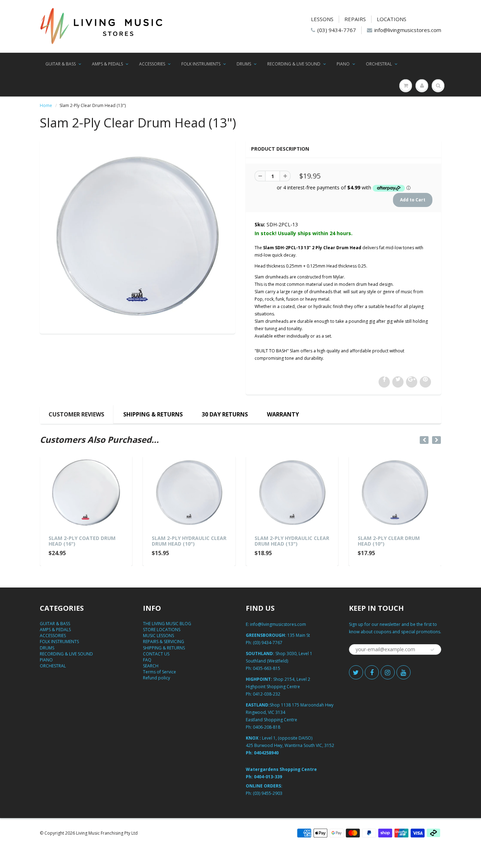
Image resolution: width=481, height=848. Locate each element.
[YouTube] (403, 672)
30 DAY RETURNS (225, 414)
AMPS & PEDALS (107, 64)
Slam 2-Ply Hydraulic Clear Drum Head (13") (292, 541)
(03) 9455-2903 (267, 793)
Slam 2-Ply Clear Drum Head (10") (389, 541)
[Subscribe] (432, 649)
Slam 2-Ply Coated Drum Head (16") (82, 541)
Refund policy (156, 678)
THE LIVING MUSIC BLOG (167, 624)
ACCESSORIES (152, 64)
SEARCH (150, 666)
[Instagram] (388, 672)
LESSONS (322, 19)
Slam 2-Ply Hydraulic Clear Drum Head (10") (189, 541)
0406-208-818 (266, 727)
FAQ (147, 660)
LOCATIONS (391, 19)
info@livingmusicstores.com (407, 29)
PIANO (343, 64)
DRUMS (244, 64)
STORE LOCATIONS (161, 630)
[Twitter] (356, 672)
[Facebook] (372, 672)
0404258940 (266, 753)
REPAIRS (355, 19)
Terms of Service (159, 672)
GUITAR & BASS (60, 64)
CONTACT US (156, 654)
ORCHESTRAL (379, 64)
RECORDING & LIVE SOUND (293, 64)
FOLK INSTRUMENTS (200, 64)
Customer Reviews (76, 414)
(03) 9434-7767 (336, 29)
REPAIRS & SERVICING (163, 642)
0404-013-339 (268, 777)
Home (46, 105)
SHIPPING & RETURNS (153, 414)
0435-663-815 (266, 668)
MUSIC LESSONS (158, 636)
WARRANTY (283, 414)
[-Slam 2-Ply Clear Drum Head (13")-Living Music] (137, 236)
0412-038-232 (266, 694)
